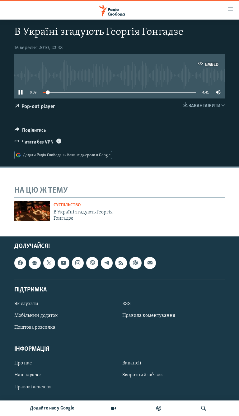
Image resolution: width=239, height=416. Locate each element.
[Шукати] (203, 408)
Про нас (23, 363)
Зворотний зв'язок (142, 375)
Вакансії (131, 363)
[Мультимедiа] (113, 408)
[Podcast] (135, 263)
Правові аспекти (32, 386)
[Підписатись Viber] (92, 263)
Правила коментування (148, 315)
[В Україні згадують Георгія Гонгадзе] (32, 211)
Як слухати (26, 303)
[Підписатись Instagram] (78, 263)
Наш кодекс (27, 375)
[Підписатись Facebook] (20, 263)
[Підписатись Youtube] (63, 263)
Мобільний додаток (36, 315)
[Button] (30, 132)
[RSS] (121, 263)
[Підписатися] (150, 263)
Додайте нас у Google (52, 408)
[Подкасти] (158, 408)
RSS (126, 303)
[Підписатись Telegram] (107, 263)
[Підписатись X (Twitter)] (49, 263)
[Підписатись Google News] (34, 263)
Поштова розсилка (34, 327)
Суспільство (67, 205)
